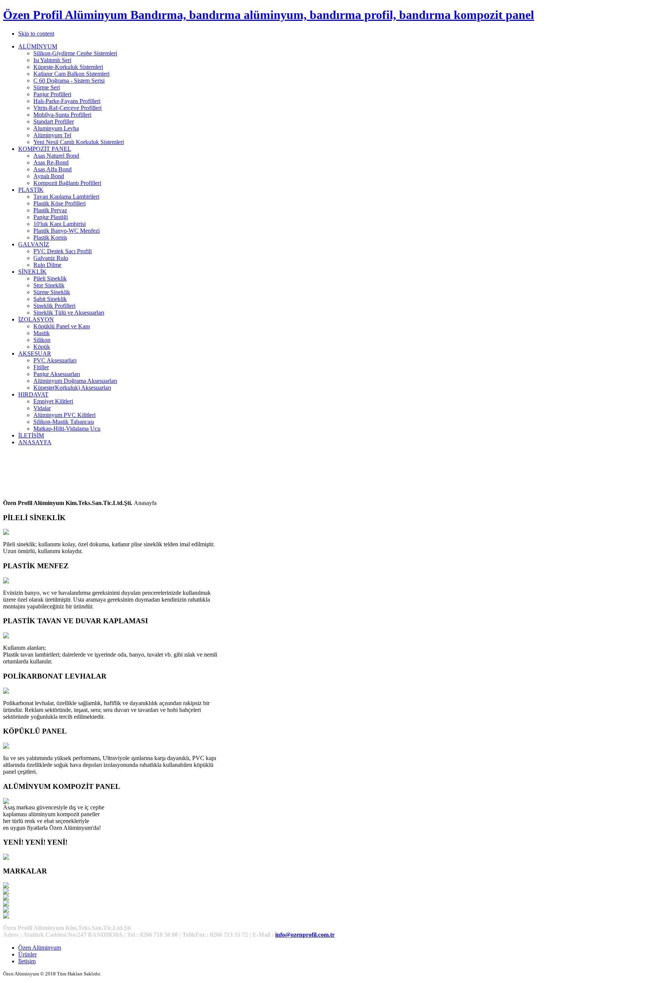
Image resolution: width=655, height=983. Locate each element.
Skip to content (36, 33)
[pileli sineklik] (6, 533)
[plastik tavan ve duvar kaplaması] (6, 636)
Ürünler (27, 954)
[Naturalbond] (6, 886)
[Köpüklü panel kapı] (6, 746)
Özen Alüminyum (39, 947)
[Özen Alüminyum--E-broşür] (6, 857)
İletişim (27, 961)
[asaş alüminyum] (6, 892)
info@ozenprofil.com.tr (305, 934)
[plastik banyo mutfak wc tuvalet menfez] (6, 581)
